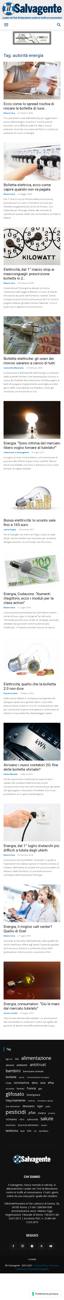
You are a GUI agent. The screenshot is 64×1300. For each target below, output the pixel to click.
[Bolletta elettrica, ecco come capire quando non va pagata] (32, 161)
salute (47, 1118)
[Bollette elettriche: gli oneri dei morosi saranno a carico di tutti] (32, 335)
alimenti (10, 1065)
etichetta (10, 1088)
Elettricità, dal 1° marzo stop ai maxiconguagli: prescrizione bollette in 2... (29, 273)
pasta (48, 1106)
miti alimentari (13, 1106)
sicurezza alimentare (28, 1125)
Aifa (17, 1058)
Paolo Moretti (11, 774)
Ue (35, 1131)
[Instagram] (22, 1246)
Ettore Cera (9, 113)
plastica (42, 1113)
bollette (11, 1077)
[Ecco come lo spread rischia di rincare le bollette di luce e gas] (32, 80)
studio (44, 1125)
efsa (51, 1083)
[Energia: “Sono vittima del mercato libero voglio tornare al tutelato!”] (32, 420)
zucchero (43, 1130)
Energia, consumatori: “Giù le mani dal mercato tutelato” (32, 1006)
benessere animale (33, 1071)
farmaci (20, 1088)
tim (29, 1130)
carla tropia (10, 529)
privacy (51, 1113)
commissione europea (38, 1077)
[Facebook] (13, 1246)
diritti (43, 1082)
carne (21, 1077)
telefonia (12, 1130)
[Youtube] (50, 1246)
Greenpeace (33, 1094)
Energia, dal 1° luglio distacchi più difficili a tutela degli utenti (31, 848)
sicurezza (10, 1125)
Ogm (40, 1106)
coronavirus (21, 1083)
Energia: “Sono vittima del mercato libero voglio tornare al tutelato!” (32, 445)
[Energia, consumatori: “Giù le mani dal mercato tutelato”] (32, 980)
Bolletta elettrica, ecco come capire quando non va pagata (27, 187)
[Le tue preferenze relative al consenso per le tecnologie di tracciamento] (45, 1293)
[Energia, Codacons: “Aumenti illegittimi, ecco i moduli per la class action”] (32, 570)
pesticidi (16, 1112)
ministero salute (45, 1100)
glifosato (15, 1094)
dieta (35, 1082)
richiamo (11, 1119)
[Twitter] (41, 1246)
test (22, 1130)
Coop (8, 1082)
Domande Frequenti (38, 1269)
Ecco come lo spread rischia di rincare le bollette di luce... (29, 106)
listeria (31, 1100)
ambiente (22, 1065)
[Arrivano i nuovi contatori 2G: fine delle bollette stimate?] (32, 742)
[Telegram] (32, 1246)
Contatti (32, 1259)
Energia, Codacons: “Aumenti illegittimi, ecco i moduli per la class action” (29, 598)
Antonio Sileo (11, 693)
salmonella (32, 1119)
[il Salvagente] (32, 10)
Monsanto (29, 1106)
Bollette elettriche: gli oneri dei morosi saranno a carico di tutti (29, 361)
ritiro (21, 1119)
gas (40, 1088)
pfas (32, 1113)
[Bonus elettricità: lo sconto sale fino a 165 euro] (32, 497)
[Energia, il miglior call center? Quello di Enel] (32, 903)
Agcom (9, 1059)
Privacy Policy (41, 1265)
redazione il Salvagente (16, 452)
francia (31, 1088)
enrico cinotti (11, 1013)
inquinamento (16, 1100)
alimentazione (36, 1058)
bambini (13, 1071)
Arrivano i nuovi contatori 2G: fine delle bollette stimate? (31, 767)
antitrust (38, 1064)
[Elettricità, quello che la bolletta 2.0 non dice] (32, 658)
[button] (6, 25)
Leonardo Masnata (14, 367)
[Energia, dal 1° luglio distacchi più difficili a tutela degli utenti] (32, 822)
